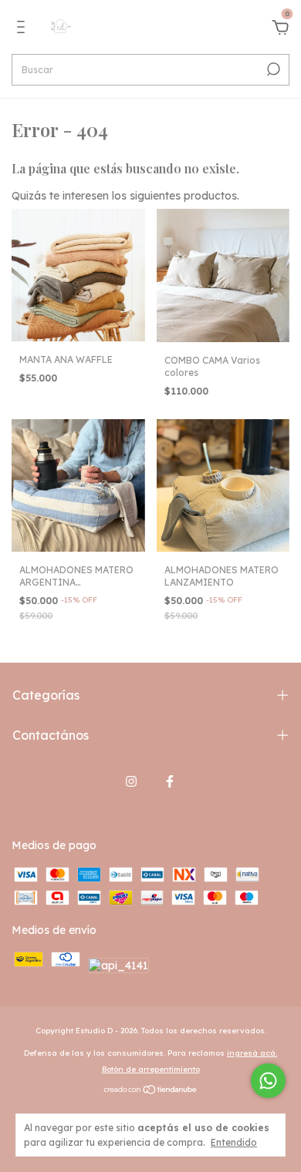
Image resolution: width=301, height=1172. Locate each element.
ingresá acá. (252, 1053)
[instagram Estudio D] (131, 781)
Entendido (234, 1142)
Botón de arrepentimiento (151, 1069)
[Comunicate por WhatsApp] (268, 1080)
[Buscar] (272, 69)
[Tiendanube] (151, 1091)
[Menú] (24, 29)
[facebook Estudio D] (170, 781)
